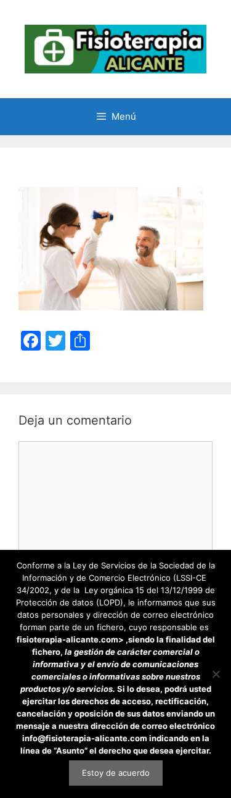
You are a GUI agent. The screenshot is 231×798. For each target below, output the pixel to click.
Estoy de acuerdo (116, 773)
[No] (215, 674)
